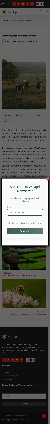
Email (9, 207)
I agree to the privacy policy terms (27, 223)
